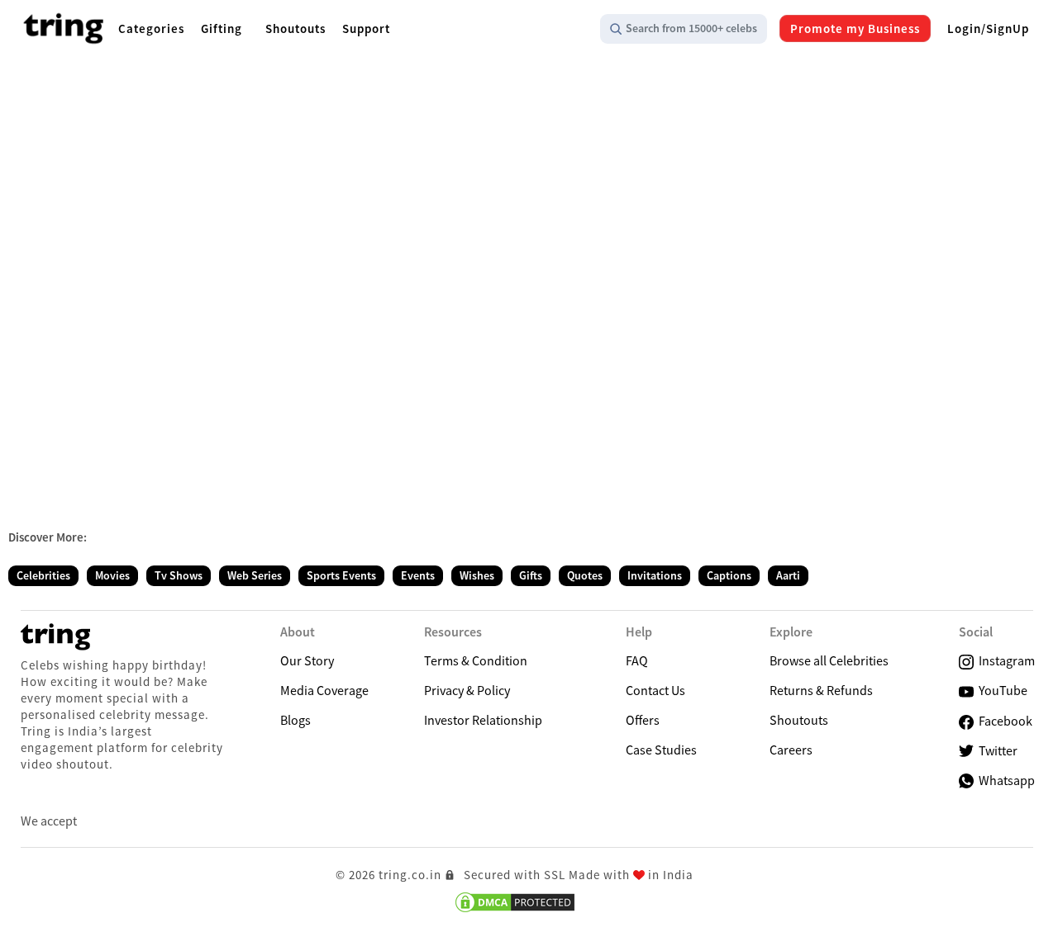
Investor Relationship (483, 720)
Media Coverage (324, 690)
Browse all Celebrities (829, 660)
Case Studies (661, 749)
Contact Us (655, 690)
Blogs (295, 720)
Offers (643, 720)
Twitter (995, 750)
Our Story (307, 660)
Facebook (1003, 720)
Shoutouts (799, 720)
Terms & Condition (475, 660)
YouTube (1000, 690)
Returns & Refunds (821, 690)
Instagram (1004, 660)
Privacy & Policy (467, 690)
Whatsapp (1004, 780)
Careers (791, 749)
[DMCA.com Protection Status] (515, 902)
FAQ (637, 660)
